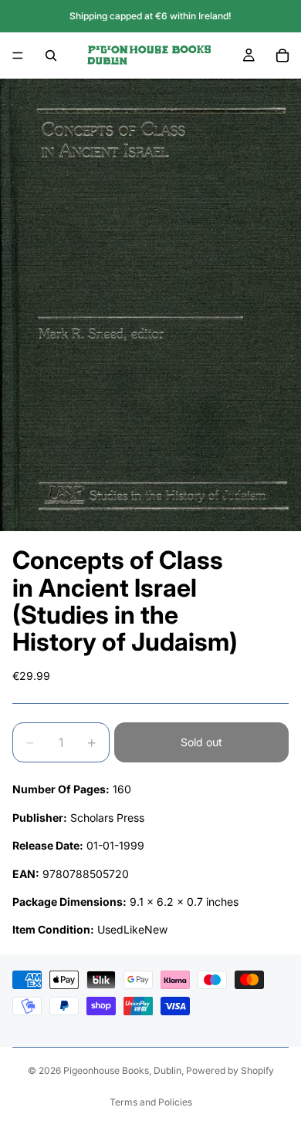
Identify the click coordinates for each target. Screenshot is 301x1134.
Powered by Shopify (230, 1070)
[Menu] (18, 55)
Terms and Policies (151, 1102)
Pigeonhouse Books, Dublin (122, 1070)
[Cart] (282, 55)
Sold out (201, 742)
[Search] (51, 55)
